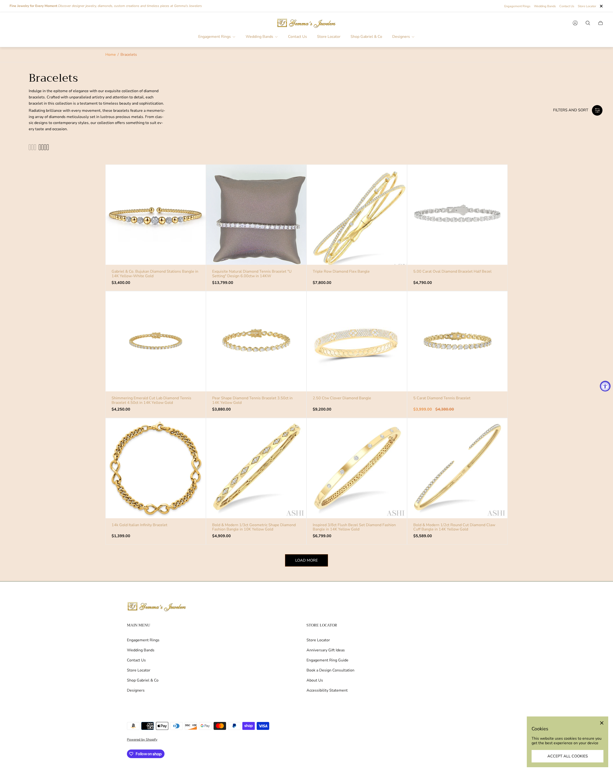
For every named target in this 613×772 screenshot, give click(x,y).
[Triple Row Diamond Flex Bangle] (357, 215)
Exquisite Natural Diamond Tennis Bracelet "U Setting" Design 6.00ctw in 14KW (252, 273)
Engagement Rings (517, 6)
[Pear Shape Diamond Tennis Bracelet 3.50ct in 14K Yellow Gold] (256, 341)
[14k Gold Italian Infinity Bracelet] (156, 468)
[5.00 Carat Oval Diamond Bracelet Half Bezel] (457, 215)
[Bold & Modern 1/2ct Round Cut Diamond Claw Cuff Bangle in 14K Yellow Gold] (457, 468)
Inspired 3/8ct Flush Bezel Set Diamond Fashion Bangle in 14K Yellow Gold (354, 527)
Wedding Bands (545, 6)
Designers (136, 690)
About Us (314, 680)
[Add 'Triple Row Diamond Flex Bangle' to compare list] (396, 190)
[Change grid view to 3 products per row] (32, 147)
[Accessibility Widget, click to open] (605, 386)
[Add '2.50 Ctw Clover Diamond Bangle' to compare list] (396, 316)
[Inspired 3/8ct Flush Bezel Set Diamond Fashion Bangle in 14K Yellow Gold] (357, 468)
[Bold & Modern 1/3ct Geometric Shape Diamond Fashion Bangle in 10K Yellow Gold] (256, 468)
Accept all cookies (567, 756)
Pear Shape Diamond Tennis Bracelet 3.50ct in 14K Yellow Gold (252, 400)
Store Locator (587, 6)
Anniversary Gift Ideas (325, 650)
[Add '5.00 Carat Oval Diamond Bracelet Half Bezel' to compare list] (496, 190)
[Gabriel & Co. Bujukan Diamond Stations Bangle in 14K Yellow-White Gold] (156, 215)
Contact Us (566, 6)
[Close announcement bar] (601, 6)
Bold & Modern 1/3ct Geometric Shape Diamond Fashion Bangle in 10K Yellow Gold (254, 527)
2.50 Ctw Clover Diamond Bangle (342, 398)
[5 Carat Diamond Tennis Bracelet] (457, 341)
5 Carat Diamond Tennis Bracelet (442, 398)
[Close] (601, 723)
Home (110, 54)
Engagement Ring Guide (327, 660)
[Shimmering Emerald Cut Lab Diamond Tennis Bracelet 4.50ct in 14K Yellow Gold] (156, 341)
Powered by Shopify (142, 739)
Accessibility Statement (327, 690)
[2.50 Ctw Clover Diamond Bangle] (357, 341)
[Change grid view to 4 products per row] (44, 147)
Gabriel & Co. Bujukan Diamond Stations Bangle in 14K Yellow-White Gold (155, 273)
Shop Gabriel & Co (143, 680)
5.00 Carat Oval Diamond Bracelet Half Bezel (452, 271)
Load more (306, 560)
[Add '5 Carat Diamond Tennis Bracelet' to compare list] (496, 316)
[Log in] (575, 23)
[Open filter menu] (597, 110)
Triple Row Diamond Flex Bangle (341, 271)
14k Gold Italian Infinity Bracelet (139, 525)
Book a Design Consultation (330, 670)
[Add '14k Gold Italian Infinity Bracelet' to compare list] (194, 443)
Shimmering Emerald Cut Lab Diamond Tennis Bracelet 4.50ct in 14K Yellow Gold (151, 400)
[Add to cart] (194, 175)
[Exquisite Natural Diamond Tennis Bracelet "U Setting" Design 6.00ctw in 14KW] (256, 215)
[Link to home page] (157, 607)
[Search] (588, 23)
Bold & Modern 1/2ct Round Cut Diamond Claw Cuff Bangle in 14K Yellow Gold (454, 527)
